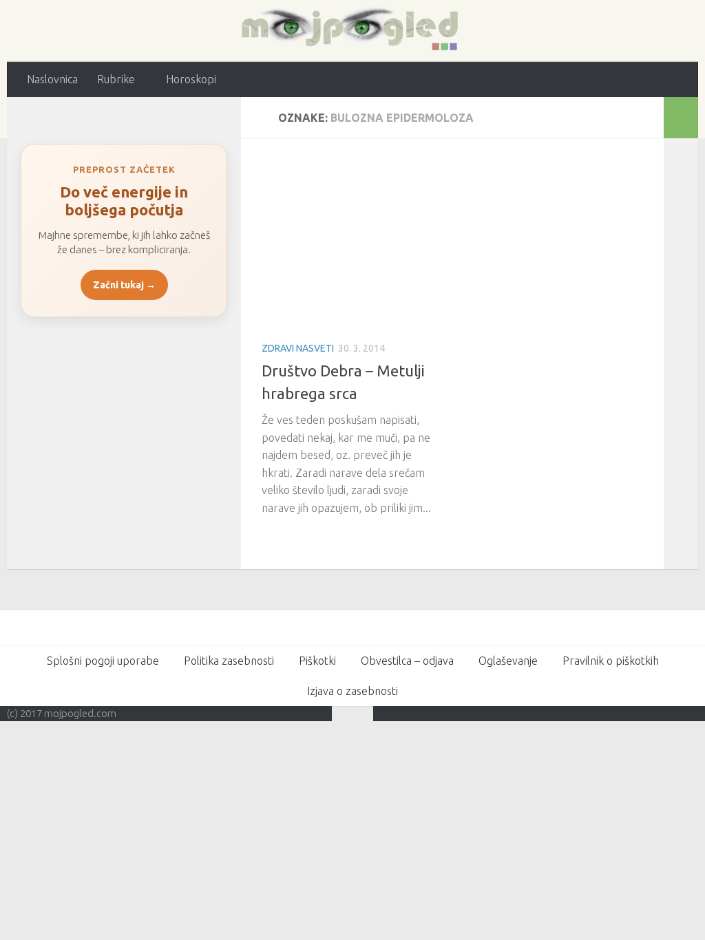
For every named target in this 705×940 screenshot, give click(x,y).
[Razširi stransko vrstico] (681, 117)
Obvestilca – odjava (407, 660)
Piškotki (317, 660)
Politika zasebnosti (229, 660)
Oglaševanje (508, 660)
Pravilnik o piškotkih (610, 660)
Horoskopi (191, 79)
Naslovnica (52, 79)
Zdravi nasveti (298, 348)
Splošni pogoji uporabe (103, 660)
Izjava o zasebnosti (352, 691)
